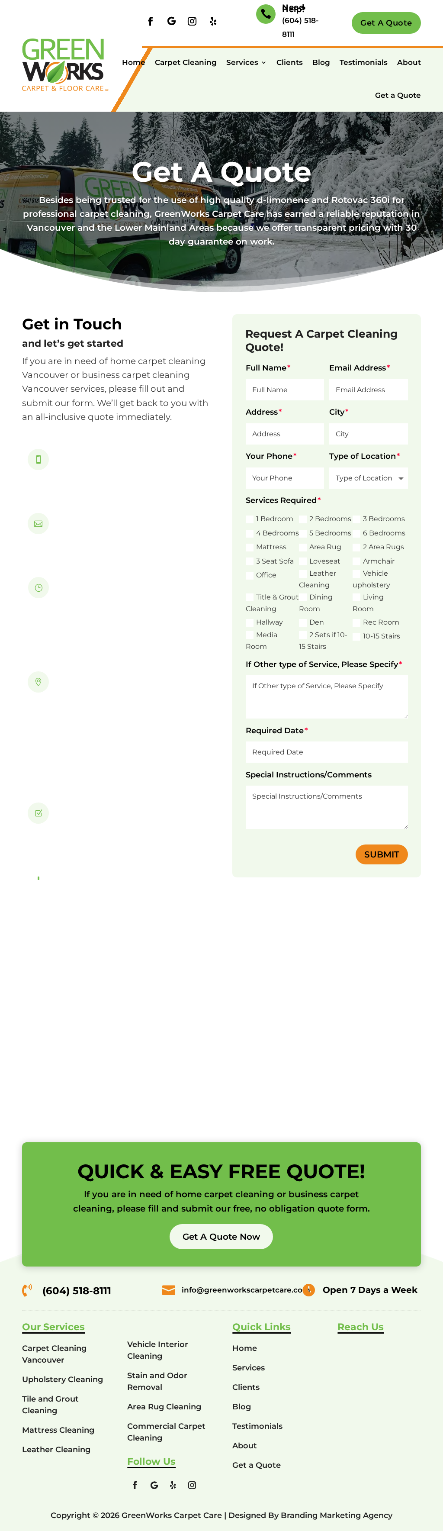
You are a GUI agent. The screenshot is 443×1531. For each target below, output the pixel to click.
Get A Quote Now (221, 1236)
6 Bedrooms (384, 533)
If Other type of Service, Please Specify (322, 664)
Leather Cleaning (317, 579)
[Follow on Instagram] (192, 21)
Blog (321, 62)
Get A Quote (386, 23)
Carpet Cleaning (186, 62)
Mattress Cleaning (58, 1430)
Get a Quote (398, 95)
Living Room (368, 603)
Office (266, 575)
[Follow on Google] (171, 21)
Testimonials (364, 62)
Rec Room (381, 622)
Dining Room (316, 603)
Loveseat (324, 561)
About (409, 62)
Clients (289, 62)
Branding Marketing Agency (336, 1515)
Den (316, 622)
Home (133, 62)
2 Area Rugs (383, 547)
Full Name (266, 368)
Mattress (271, 547)
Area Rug (325, 547)
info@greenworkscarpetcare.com (132, 530)
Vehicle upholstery (371, 579)
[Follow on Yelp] (213, 21)
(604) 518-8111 (93, 466)
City (336, 412)
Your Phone (269, 456)
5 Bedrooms (330, 533)
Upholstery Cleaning (62, 1379)
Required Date (275, 730)
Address (262, 412)
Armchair (379, 561)
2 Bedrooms (330, 519)
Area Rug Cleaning (164, 1407)
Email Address (357, 368)
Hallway (269, 622)
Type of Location (362, 456)
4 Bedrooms (277, 533)
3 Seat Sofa (275, 561)
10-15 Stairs (381, 636)
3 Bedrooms (384, 519)
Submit (381, 854)
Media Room (261, 641)
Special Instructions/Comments (309, 775)
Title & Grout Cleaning (272, 603)
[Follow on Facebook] (150, 21)
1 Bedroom (274, 519)
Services (242, 62)
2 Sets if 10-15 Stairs (323, 641)
